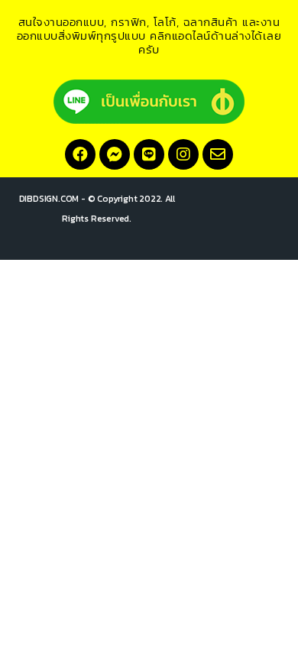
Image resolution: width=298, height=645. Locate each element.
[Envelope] (217, 154)
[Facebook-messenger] (114, 154)
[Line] (149, 154)
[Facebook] (80, 154)
